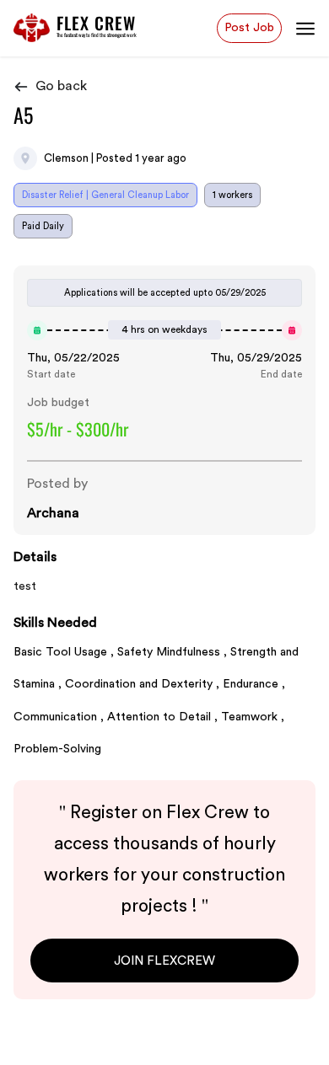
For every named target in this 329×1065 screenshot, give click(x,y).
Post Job (249, 27)
